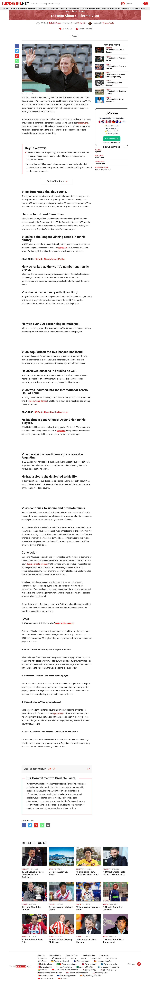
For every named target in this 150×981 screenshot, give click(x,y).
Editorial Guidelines (85, 29)
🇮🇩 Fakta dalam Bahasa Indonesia (65, 970)
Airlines (6, 8)
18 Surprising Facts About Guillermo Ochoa (87, 873)
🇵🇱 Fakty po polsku (100, 973)
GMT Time (99, 158)
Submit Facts (111, 958)
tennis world (82, 123)
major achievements (64, 623)
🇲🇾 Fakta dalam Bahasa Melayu (50, 973)
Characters (22, 8)
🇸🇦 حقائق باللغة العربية (84, 967)
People (81, 11)
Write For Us (42, 958)
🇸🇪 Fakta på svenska (109, 964)
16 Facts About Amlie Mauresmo (114, 100)
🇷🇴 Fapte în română (45, 976)
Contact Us (104, 955)
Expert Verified (67, 29)
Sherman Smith (108, 23)
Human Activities (102, 8)
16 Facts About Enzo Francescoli (113, 940)
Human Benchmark (103, 169)
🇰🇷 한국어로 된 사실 (108, 970)
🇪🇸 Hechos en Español (102, 961)
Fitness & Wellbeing (73, 8)
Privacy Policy (95, 958)
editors (51, 798)
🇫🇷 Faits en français (81, 961)
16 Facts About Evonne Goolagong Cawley (115, 75)
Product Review (89, 955)
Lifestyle (113, 8)
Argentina (61, 431)
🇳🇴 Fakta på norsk (45, 967)
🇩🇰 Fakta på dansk (89, 964)
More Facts (42, 961)
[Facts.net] (15, 3)
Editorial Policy (55, 955)
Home (67, 11)
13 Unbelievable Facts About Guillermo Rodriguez (33, 874)
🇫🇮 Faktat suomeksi (64, 967)
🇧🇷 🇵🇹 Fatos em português (66, 964)
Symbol (98, 152)
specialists (58, 713)
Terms (83, 958)
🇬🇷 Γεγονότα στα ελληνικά (108, 967)
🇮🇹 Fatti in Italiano (45, 964)
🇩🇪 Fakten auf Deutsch (60, 961)
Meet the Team (72, 955)
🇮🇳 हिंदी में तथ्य (42, 970)
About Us (41, 955)
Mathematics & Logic (126, 8)
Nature (143, 8)
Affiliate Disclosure (59, 958)
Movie (137, 8)
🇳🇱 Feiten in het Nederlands (77, 973)
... (148, 8)
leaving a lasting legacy (37, 564)
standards (62, 794)
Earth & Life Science (50, 8)
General (85, 8)
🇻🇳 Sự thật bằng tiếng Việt (90, 976)
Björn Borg (62, 248)
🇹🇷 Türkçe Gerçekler (45, 978)
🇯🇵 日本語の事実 (89, 970)
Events (62, 8)
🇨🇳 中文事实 (63, 978)
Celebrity (13, 8)
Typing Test (100, 163)
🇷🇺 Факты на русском (66, 976)
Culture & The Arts (35, 8)
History (92, 8)
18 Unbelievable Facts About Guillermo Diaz (114, 873)
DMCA (73, 958)
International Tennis (38, 401)
